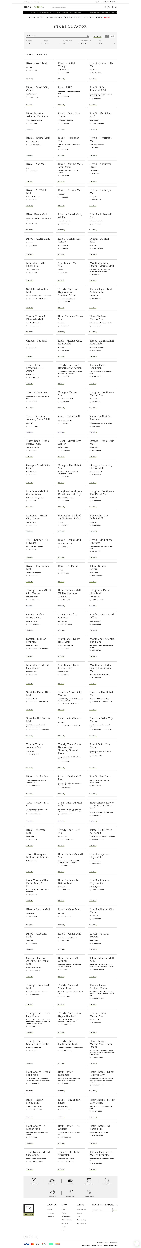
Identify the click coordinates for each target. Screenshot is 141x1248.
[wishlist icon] (109, 7)
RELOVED (99, 17)
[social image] (26, 1238)
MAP (112, 36)
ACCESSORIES (88, 17)
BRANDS (32, 17)
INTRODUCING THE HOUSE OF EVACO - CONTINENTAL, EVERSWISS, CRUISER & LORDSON (43, 12)
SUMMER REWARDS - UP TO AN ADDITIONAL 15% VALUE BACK (94, 12)
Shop (64, 1204)
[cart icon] (112, 7)
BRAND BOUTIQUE (86, 41)
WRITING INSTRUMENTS (72, 17)
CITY (100, 41)
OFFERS (107, 17)
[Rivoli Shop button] (136, 1243)
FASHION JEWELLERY (54, 17)
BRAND (46, 41)
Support (80, 1204)
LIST (107, 36)
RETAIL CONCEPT (67, 41)
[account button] (115, 7)
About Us (51, 1204)
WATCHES (40, 17)
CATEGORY (29, 41)
